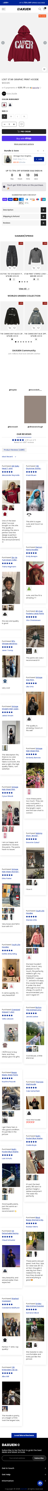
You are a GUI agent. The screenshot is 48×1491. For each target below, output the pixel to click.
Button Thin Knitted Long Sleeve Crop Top (33, 1009)
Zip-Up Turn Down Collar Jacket (9, 559)
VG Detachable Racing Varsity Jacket (10, 1233)
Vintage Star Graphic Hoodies (22, 156)
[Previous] (3, 42)
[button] (24, 87)
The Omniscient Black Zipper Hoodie (16, 334)
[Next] (45, 42)
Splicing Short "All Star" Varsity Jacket (34, 835)
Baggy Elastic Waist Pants (10, 1073)
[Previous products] (38, 150)
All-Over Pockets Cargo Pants (35, 612)
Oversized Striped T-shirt (11, 1010)
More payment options (24, 144)
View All (22, 289)
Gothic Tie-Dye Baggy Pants (13, 274)
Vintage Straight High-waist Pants (10, 708)
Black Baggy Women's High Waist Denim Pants (35, 1219)
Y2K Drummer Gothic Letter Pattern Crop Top (34, 469)
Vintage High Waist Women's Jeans (11, 871)
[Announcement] (24, 2)
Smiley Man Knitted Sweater (35, 1304)
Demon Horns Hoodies (34, 548)
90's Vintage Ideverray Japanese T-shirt (9, 643)
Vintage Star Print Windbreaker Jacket (34, 679)
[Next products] (43, 150)
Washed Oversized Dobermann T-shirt (10, 1300)
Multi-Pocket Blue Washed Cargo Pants (35, 1138)
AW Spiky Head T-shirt (10, 467)
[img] (24, 440)
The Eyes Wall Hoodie (34, 1083)
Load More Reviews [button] (24, 1435)
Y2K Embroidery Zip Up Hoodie (9, 1369)
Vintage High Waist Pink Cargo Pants (34, 750)
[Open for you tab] (40, 1483)
